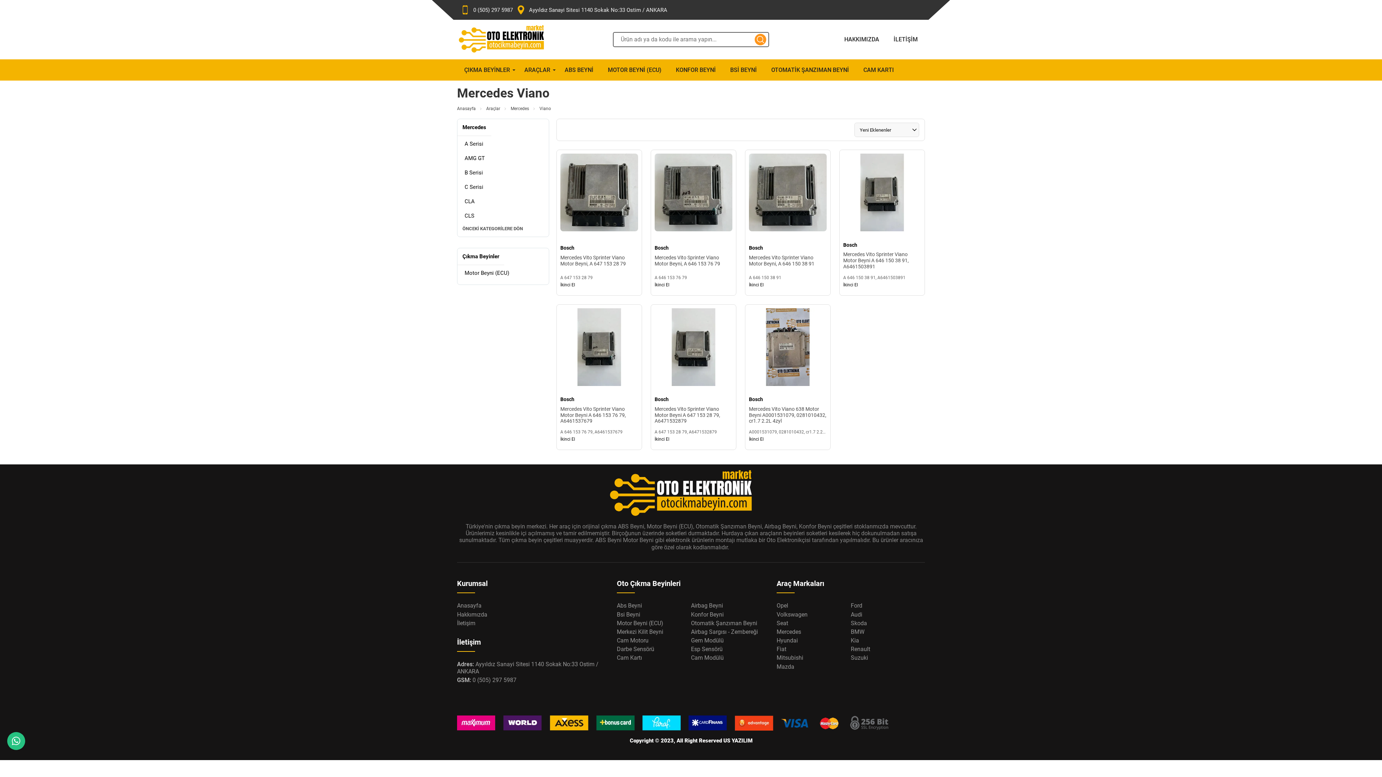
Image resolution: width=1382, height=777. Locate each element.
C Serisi (474, 187)
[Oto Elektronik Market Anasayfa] (507, 39)
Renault (860, 649)
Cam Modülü (707, 657)
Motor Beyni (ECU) (634, 70)
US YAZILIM (738, 740)
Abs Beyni (579, 70)
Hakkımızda (861, 39)
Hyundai (787, 640)
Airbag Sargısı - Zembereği (724, 631)
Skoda (859, 623)
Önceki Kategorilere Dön (492, 228)
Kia (855, 640)
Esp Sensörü (707, 649)
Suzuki (859, 657)
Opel (782, 605)
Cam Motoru (633, 640)
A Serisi (474, 144)
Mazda (785, 666)
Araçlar (537, 70)
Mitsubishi (790, 657)
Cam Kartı (878, 70)
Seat (782, 623)
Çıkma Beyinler (487, 70)
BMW (857, 631)
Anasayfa (466, 108)
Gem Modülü (707, 640)
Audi (856, 614)
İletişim (906, 39)
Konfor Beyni (696, 70)
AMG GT (475, 158)
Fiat (781, 649)
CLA (470, 201)
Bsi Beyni (743, 70)
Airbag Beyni (707, 605)
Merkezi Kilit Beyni (640, 631)
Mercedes (520, 108)
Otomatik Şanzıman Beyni (810, 70)
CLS (469, 216)
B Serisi (474, 172)
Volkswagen (792, 614)
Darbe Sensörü (635, 649)
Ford (856, 605)
